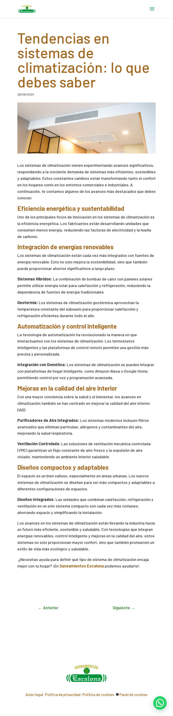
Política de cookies (98, 694)
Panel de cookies (133, 694)
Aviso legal (34, 694)
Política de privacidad (62, 694)
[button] (160, 703)
